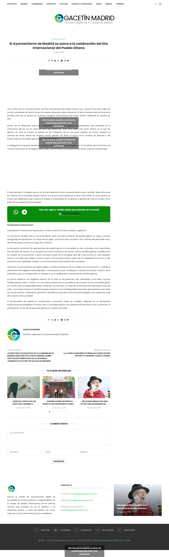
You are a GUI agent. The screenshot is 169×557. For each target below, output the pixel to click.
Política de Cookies (122, 540)
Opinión (120, 4)
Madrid (24, 4)
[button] (11, 394)
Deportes (51, 4)
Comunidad (37, 4)
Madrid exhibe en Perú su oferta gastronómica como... (59, 402)
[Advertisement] (58, 171)
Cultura (64, 4)
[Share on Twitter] (52, 60)
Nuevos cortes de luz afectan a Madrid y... (24, 402)
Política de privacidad (102, 540)
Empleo (108, 4)
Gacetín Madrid (31, 329)
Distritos (12, 4)
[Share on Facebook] (49, 60)
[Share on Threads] (65, 60)
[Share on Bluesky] (68, 60)
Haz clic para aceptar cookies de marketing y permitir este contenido (58, 69)
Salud (99, 4)
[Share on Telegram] (62, 60)
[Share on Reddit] (55, 60)
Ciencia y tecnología (82, 4)
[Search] (155, 4)
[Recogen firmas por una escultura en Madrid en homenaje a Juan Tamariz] (94, 387)
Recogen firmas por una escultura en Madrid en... (94, 402)
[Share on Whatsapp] (58, 60)
